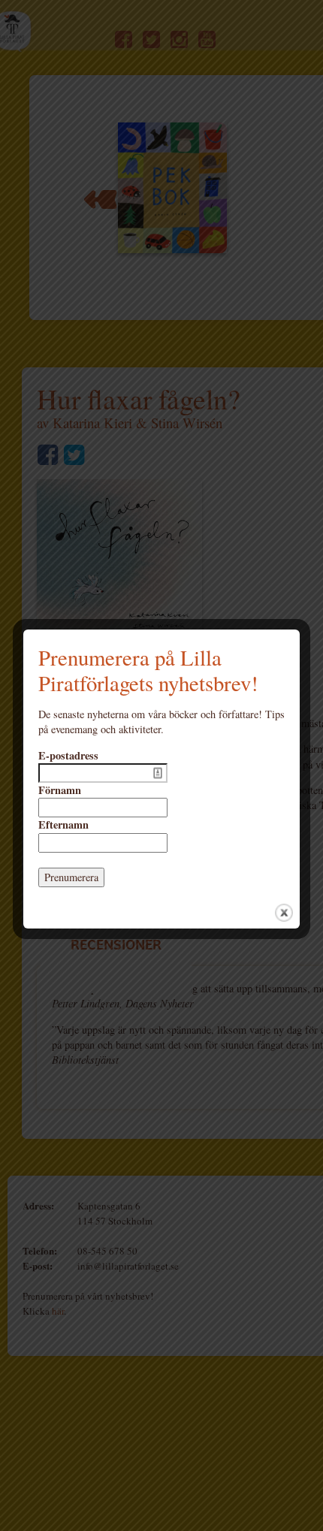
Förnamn (59, 790)
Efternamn (63, 824)
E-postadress (68, 755)
